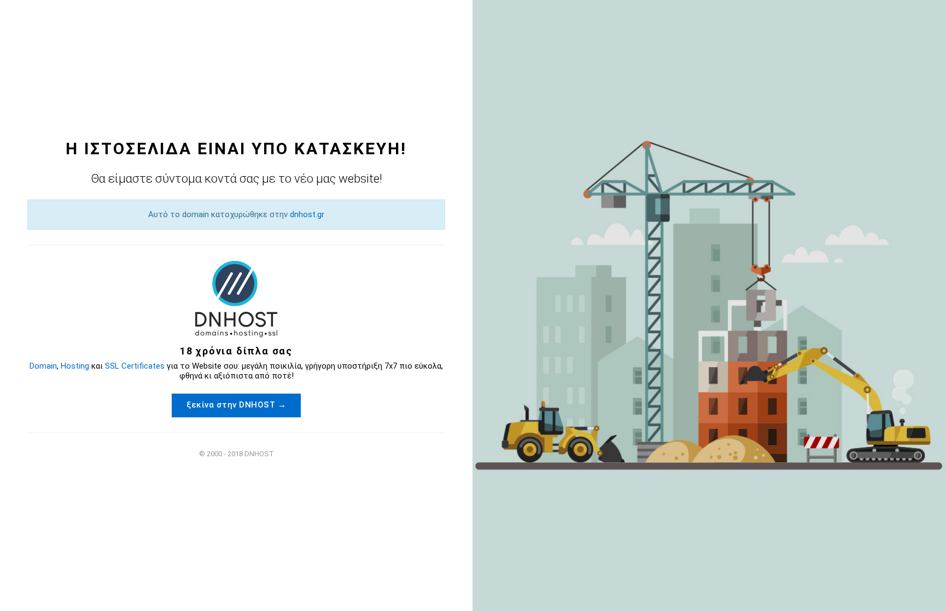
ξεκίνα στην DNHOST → (236, 404)
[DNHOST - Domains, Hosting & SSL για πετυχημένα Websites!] (236, 299)
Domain (43, 365)
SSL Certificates (135, 365)
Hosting (75, 365)
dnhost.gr (307, 214)
